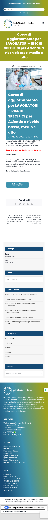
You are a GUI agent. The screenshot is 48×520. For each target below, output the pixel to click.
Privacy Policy (26, 502)
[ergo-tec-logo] (18, 20)
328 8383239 (8, 432)
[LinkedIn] (24, 204)
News (9, 352)
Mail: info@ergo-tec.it (31, 3)
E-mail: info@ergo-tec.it (13, 434)
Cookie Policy (37, 502)
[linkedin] (27, 13)
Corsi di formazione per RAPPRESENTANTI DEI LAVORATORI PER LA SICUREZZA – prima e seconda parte (33, 219)
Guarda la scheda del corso (18, 171)
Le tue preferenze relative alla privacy (26, 507)
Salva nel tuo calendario (17, 185)
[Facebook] (16, 204)
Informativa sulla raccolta (14, 511)
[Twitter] (20, 204)
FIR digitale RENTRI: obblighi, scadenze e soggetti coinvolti (21, 311)
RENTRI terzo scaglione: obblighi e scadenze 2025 (23, 323)
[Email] (32, 204)
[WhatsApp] (28, 204)
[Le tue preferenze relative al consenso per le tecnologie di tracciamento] (46, 390)
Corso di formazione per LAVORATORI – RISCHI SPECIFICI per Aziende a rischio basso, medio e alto (15, 219)
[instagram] (24, 13)
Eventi (9, 348)
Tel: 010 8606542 (14, 3)
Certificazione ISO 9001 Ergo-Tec (19, 299)
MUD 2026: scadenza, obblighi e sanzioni (22, 294)
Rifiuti (8, 357)
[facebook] (20, 13)
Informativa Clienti (13, 502)
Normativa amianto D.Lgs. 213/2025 (20, 317)
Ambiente (10, 338)
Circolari (10, 343)
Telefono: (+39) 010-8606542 (15, 427)
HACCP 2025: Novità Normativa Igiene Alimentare (21, 305)
